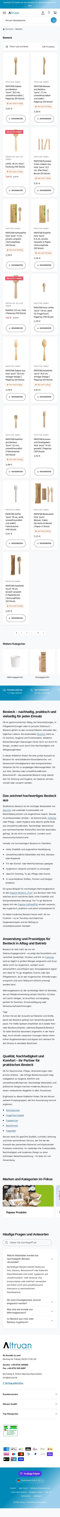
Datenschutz (26, 1496)
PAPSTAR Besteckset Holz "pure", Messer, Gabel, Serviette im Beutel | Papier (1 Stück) (44, 520)
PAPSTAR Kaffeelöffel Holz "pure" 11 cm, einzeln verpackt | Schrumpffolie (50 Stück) (16, 239)
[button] (4, 13)
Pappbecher (12, 1120)
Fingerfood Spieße (15, 1115)
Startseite (9, 29)
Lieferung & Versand (18, 1492)
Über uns (48, 1492)
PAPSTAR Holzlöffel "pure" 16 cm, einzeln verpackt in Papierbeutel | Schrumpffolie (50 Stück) (15, 593)
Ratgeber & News (35, 1492)
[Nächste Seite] (43, 633)
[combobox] (30, 20)
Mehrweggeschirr (15, 677)
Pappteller (11, 1130)
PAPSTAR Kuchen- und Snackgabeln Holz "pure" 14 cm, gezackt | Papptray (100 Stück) (42, 445)
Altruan (22, 1502)
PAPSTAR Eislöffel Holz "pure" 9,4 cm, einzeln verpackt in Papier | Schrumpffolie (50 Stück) (42, 240)
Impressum (38, 1496)
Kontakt (13, 1488)
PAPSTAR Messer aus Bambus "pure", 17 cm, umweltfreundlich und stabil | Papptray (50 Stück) (43, 94)
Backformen (12, 1125)
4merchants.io (41, 1502)
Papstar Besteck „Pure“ (21, 893)
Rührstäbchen (13, 1110)
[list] (30, 693)
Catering (52, 818)
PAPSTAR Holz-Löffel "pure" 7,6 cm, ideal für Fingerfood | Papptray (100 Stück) (44, 312)
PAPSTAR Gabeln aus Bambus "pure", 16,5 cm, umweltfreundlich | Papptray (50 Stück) (15, 92)
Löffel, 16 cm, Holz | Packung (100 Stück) (15, 165)
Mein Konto (23, 1488)
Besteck (19, 29)
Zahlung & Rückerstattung (40, 1488)
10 (38, 633)
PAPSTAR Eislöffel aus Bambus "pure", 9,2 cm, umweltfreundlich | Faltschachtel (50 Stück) (14, 447)
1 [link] (16, 633)
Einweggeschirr (42, 677)
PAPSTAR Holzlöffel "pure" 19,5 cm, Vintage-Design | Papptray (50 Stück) (43, 375)
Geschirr (41, 734)
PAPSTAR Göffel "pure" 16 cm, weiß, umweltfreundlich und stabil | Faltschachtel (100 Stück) (15, 522)
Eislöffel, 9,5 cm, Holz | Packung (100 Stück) (16, 311)
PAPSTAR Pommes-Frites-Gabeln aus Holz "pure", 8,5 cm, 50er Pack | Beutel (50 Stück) (43, 167)
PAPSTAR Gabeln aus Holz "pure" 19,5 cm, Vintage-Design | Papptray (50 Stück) (15, 375)
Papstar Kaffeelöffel (28, 904)
